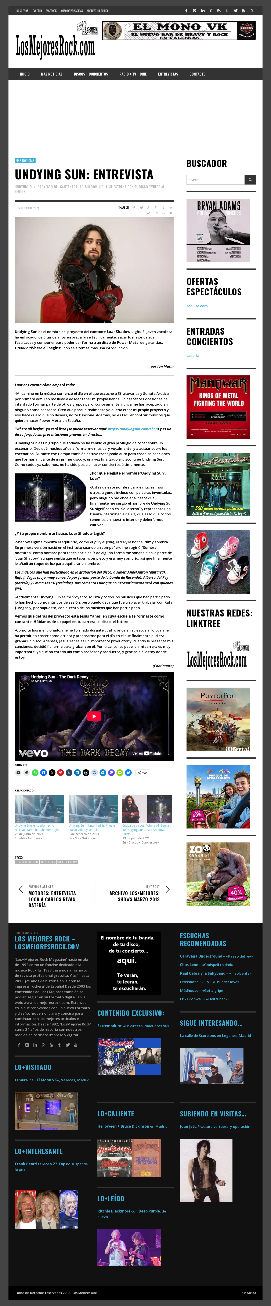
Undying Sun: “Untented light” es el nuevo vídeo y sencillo (92, 827)
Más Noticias (25, 160)
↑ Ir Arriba (249, 1293)
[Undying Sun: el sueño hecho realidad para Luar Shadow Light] (39, 809)
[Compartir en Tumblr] (163, 207)
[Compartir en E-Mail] (171, 213)
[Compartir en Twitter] (141, 207)
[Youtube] (243, 10)
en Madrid (132, 1126)
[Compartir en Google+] (149, 207)
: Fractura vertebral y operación (215, 1126)
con (117, 1211)
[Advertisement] (135, 119)
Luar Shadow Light (27, 862)
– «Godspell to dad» (206, 964)
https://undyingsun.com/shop (133, 429)
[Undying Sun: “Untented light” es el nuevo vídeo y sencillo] (93, 809)
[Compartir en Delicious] (149, 213)
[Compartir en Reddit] (156, 213)
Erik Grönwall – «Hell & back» (205, 998)
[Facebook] (187, 10)
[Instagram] (195, 10)
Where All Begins (67, 862)
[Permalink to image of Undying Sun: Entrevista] (94, 269)
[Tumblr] (227, 10)
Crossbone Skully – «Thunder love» (209, 981)
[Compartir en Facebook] (134, 207)
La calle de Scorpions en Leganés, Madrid (216, 1035)
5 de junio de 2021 (28, 207)
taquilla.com (197, 305)
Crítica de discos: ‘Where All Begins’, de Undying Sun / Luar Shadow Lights (146, 829)
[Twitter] (235, 10)
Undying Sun (47, 862)
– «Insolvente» (216, 973)
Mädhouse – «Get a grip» (201, 990)
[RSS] (219, 10)
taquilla (193, 355)
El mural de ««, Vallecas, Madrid (52, 1080)
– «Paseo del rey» (216, 956)
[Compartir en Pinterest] (156, 207)
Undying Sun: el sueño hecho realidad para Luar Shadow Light (37, 827)
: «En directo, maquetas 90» (133, 1025)
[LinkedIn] (203, 10)
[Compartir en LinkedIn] (171, 207)
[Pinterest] (211, 10)
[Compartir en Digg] (163, 213)
